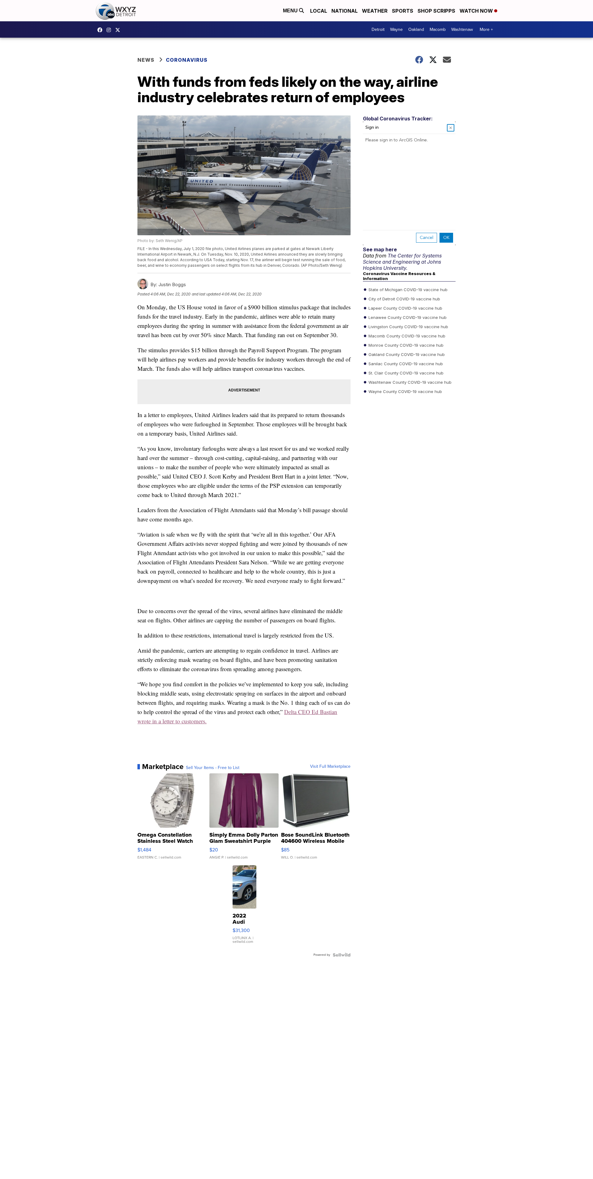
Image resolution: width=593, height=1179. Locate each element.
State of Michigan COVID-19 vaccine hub (407, 289)
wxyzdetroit (101, 29)
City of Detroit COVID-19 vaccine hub (403, 298)
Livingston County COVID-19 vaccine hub (407, 326)
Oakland (416, 29)
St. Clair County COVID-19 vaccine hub (405, 372)
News (145, 60)
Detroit (378, 29)
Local (318, 11)
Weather (375, 11)
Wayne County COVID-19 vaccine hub (404, 391)
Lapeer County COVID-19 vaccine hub (404, 308)
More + (486, 29)
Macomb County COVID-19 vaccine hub (406, 335)
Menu (291, 10)
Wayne (396, 29)
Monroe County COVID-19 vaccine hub (405, 345)
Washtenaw (462, 29)
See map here (380, 249)
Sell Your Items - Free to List (212, 768)
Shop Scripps (436, 11)
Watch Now (477, 11)
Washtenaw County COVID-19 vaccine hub (409, 382)
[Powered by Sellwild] (342, 955)
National (344, 11)
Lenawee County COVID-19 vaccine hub (407, 317)
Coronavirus (187, 60)
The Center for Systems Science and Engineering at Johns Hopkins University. (402, 262)
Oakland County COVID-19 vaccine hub (406, 354)
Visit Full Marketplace (330, 766)
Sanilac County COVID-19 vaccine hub (405, 363)
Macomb (438, 29)
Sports (402, 11)
